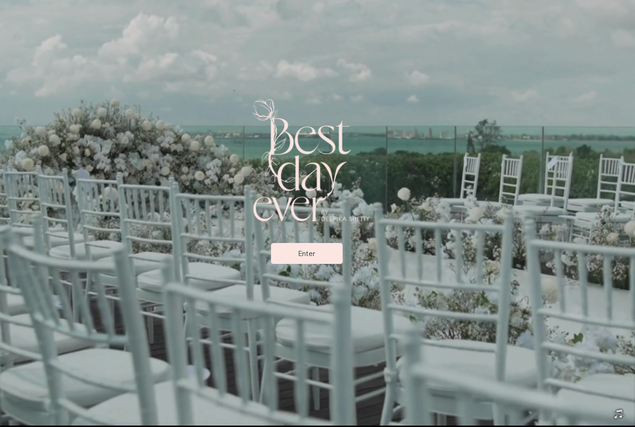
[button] (618, 414)
